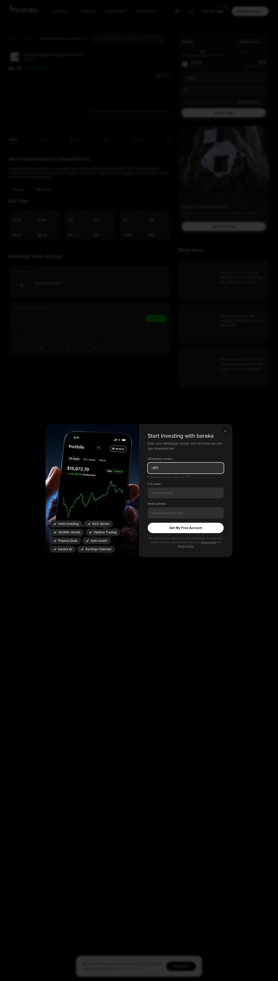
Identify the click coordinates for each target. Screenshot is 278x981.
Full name (154, 484)
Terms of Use (208, 542)
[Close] (225, 431)
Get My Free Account (185, 528)
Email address (157, 504)
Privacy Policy (186, 546)
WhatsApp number (160, 459)
